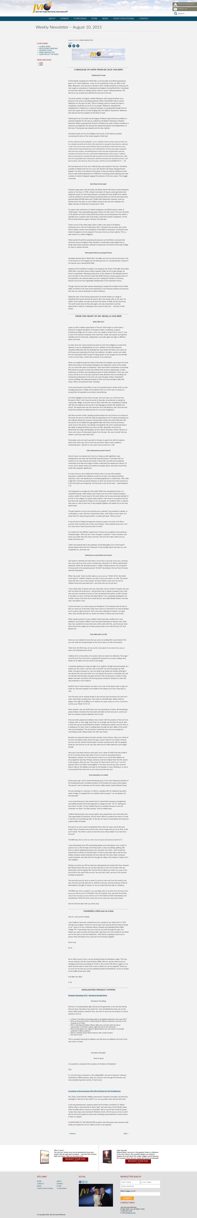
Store (94, 19)
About (52, 19)
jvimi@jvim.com (130, 1213)
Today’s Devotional (123, 19)
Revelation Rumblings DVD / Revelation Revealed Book (87, 995)
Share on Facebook (69, 45)
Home (39, 1181)
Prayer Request (186, 4)
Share (70, 43)
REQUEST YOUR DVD (75, 1159)
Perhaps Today (45, 50)
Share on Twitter (77, 45)
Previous (73, 1134)
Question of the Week (48, 54)
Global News (45, 46)
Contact (143, 19)
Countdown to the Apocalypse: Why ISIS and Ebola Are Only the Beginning (94, 1091)
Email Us (182, 9)
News (105, 19)
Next (125, 1134)
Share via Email (73, 45)
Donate (65, 19)
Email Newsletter (86, 40)
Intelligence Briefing (48, 48)
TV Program (80, 19)
